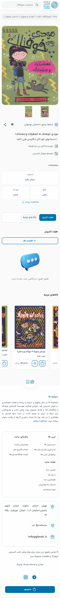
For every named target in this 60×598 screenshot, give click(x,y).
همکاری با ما (50, 480)
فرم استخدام (50, 489)
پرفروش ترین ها (48, 454)
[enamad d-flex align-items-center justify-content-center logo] (30, 542)
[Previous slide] (53, 65)
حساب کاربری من (20, 449)
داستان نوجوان (32, 124)
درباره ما (52, 475)
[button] (12, 125)
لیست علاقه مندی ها (18, 454)
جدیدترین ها (50, 444)
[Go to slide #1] (44, 111)
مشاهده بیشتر (40, 421)
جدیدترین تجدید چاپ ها (45, 449)
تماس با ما (51, 470)
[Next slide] (6, 65)
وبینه (19, 564)
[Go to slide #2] (28, 111)
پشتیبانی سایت (21, 444)
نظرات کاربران (48, 217)
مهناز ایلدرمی (39, 153)
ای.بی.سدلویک (36, 146)
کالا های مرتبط (29, 217)
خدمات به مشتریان (47, 484)
